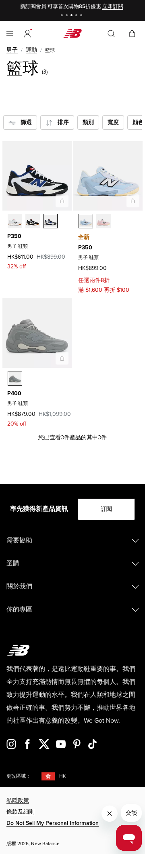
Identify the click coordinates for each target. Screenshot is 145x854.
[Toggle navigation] (9, 33)
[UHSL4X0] (32, 221)
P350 (14, 236)
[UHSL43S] (15, 221)
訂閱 (106, 509)
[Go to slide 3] (72, 16)
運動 (31, 49)
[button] (27, 33)
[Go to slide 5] (82, 16)
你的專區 (19, 609)
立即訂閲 (112, 6)
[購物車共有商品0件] (132, 33)
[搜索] (111, 33)
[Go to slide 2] (67, 16)
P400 (14, 393)
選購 (12, 563)
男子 (12, 49)
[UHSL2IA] (103, 221)
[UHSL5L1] (50, 221)
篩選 (24, 122)
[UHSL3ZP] (86, 221)
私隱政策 (17, 800)
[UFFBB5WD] (15, 378)
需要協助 (19, 540)
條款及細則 (20, 811)
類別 (88, 122)
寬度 (113, 122)
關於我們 (19, 586)
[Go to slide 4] (77, 16)
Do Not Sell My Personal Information (52, 823)
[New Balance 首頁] (72, 33)
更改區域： (18, 776)
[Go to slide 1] (62, 16)
